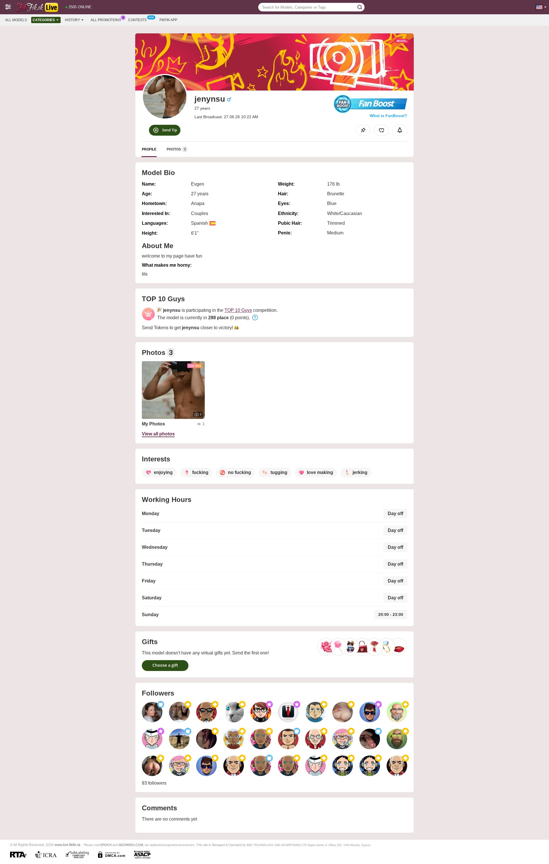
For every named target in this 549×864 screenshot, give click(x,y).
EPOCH (106, 845)
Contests (137, 20)
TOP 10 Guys (238, 310)
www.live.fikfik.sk (67, 845)
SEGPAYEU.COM (130, 845)
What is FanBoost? (388, 115)
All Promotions (106, 20)
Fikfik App (168, 20)
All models (16, 20)
